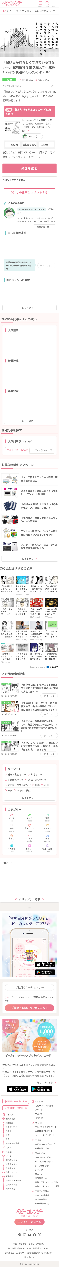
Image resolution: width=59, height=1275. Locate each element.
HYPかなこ (27, 79)
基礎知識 (9, 1122)
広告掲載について (35, 1252)
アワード (39, 1109)
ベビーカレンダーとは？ (24, 1243)
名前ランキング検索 (44, 1105)
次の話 (44, 144)
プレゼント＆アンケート (44, 1127)
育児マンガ (43, 79)
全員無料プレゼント (44, 1131)
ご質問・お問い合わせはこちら (29, 1008)
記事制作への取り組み (17, 1101)
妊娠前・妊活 (11, 1127)
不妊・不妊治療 (12, 1143)
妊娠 (37, 785)
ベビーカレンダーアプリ (44, 1144)
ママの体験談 (23, 790)
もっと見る (27, 307)
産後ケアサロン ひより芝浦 (44, 1186)
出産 (46, 785)
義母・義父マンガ (37, 779)
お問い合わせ (28, 1257)
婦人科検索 (10, 1188)
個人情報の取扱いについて (20, 1248)
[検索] (47, 4)
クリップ (48, 265)
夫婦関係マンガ (16, 779)
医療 (10, 790)
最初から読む (29, 144)
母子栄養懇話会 (42, 1203)
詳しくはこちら (45, 1082)
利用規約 (48, 1252)
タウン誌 (39, 1118)
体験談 (8, 1151)
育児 (8, 1139)
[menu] (54, 4)
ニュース (13, 11)
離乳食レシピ (11, 1159)
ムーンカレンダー (43, 1157)
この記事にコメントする (32, 192)
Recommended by (38, 667)
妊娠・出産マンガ (17, 774)
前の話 (14, 144)
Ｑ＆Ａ (9, 1147)
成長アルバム (11, 1172)
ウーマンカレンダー (44, 1161)
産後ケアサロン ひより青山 (44, 1182)
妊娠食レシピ (11, 1163)
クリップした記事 (29, 899)
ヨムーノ (39, 1173)
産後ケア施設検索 (13, 1180)
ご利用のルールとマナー (29, 987)
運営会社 (40, 1243)
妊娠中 (8, 1131)
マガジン (39, 1113)
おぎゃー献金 (41, 1199)
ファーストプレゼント (44, 1135)
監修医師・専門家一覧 (17, 1107)
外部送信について (41, 1248)
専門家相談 (10, 1118)
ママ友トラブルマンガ (19, 785)
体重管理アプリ (42, 1148)
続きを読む (29, 168)
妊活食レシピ (11, 1168)
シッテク (39, 1169)
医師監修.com (41, 1177)
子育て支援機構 (42, 1195)
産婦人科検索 (11, 1184)
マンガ (25, 11)
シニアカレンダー (43, 1165)
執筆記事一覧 (43, 227)
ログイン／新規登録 (29, 1222)
